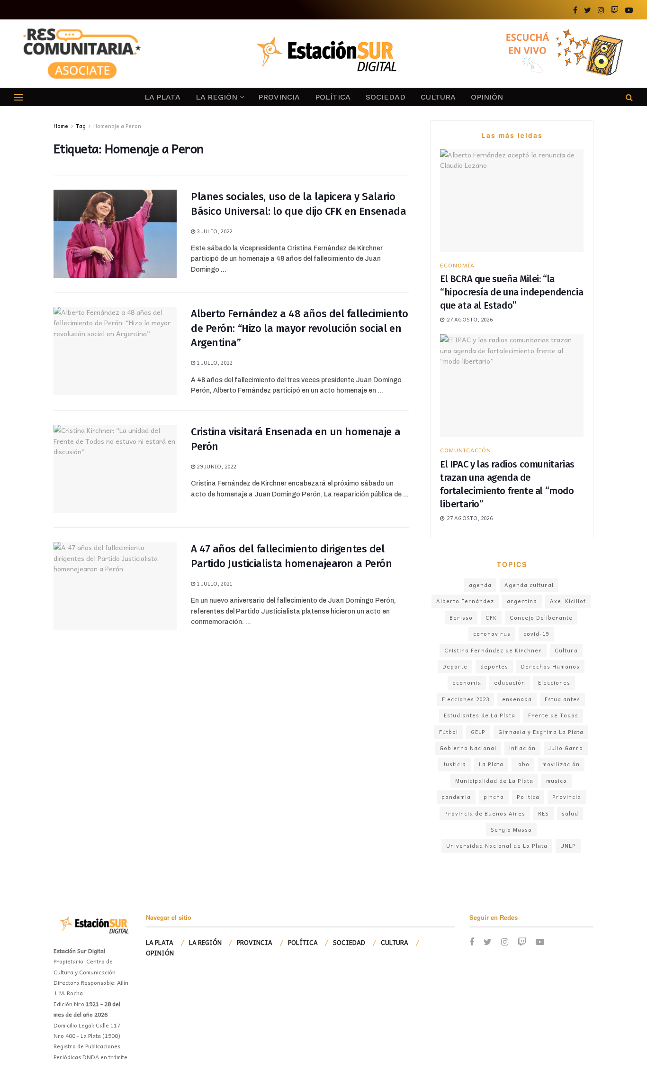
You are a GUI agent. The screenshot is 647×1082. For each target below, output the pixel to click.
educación (509, 683)
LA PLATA (162, 96)
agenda (480, 585)
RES (543, 813)
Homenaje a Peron (117, 125)
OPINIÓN (487, 96)
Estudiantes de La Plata (479, 715)
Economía (457, 265)
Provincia (566, 797)
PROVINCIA (279, 96)
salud (570, 813)
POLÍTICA (332, 96)
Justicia (454, 764)
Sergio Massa (511, 829)
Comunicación (465, 450)
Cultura (566, 650)
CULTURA (438, 96)
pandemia (456, 797)
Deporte (454, 666)
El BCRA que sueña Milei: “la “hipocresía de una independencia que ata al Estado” (511, 292)
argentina (522, 601)
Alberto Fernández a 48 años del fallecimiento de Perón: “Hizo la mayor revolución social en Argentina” (299, 328)
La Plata (491, 764)
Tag (81, 125)
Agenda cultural (529, 585)
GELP (478, 732)
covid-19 (536, 634)
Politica (528, 797)
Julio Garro (565, 748)
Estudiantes (562, 699)
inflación (522, 748)
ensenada (517, 699)
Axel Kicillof (568, 601)
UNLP (568, 846)
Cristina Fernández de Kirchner (493, 650)
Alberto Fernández (465, 601)
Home (61, 125)
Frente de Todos (553, 715)
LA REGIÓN (216, 96)
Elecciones (554, 683)
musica (556, 781)
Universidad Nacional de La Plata (497, 846)
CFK (491, 618)
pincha (494, 797)
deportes (494, 666)
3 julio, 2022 (213, 231)
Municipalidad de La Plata (494, 781)
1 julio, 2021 (213, 583)
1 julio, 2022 (213, 362)
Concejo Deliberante (541, 618)
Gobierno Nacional (468, 748)
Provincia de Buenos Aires (484, 813)
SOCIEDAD (385, 96)
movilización (561, 764)
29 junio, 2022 (215, 466)
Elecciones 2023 (465, 699)
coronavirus (492, 634)
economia (466, 683)
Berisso (461, 618)
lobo (523, 764)
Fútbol (448, 732)
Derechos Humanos (550, 666)
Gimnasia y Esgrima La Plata (541, 732)
